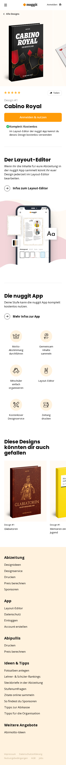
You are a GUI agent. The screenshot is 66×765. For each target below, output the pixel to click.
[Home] (30, 5)
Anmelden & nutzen (33, 117)
